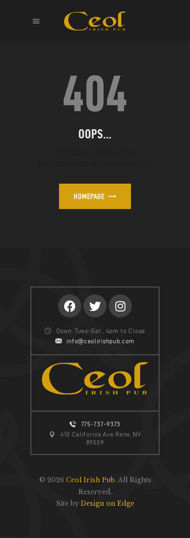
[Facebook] (69, 305)
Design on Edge (107, 503)
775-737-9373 (100, 424)
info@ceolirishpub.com (100, 341)
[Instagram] (120, 305)
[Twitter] (95, 305)
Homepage (89, 196)
